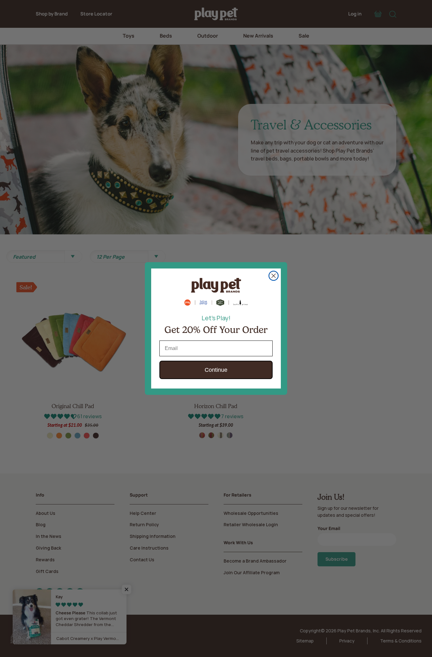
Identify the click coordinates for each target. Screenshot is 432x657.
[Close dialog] (273, 275)
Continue (216, 370)
